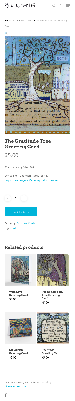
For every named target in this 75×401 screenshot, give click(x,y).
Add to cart (21, 212)
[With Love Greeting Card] (20, 270)
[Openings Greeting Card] (53, 328)
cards (13, 228)
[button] (68, 5)
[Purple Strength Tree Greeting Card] (53, 270)
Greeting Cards (24, 20)
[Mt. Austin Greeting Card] (20, 328)
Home (8, 20)
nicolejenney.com (15, 386)
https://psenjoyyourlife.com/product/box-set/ (32, 180)
